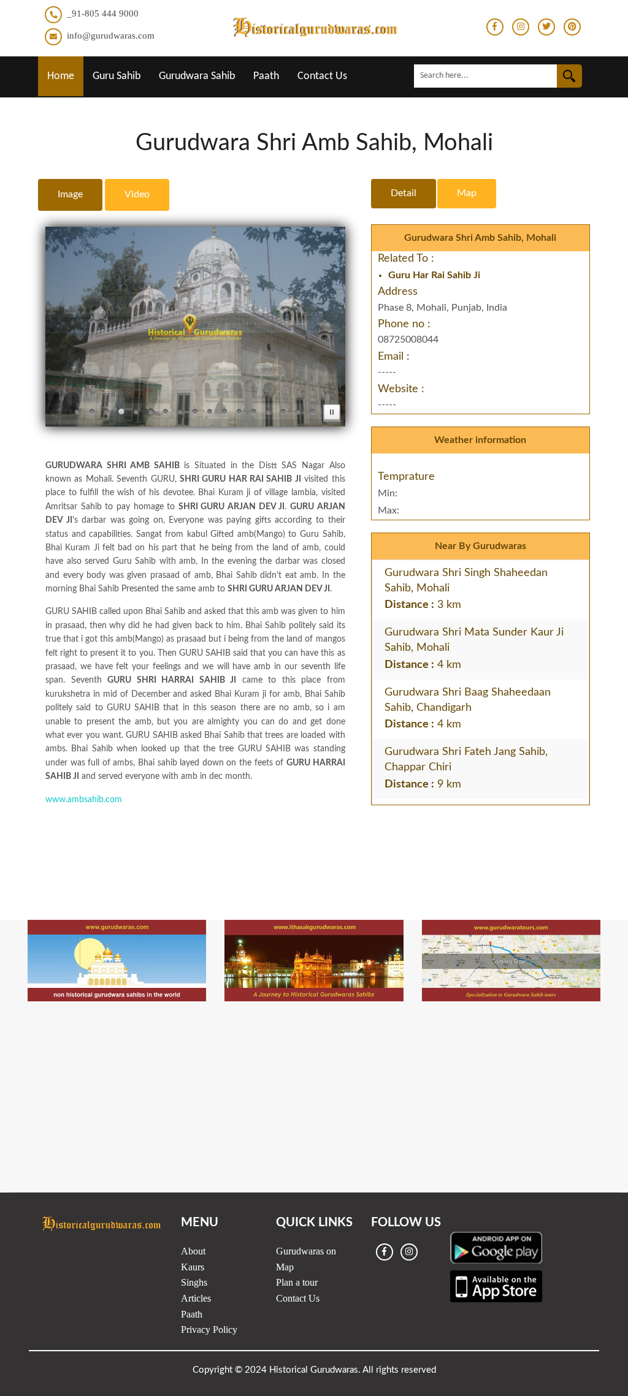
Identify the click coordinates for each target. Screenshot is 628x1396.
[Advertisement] (314, 842)
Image (70, 194)
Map (467, 193)
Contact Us (322, 76)
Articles (196, 1298)
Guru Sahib (116, 76)
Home (60, 76)
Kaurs (192, 1267)
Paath (266, 76)
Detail (403, 193)
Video (137, 194)
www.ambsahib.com (83, 799)
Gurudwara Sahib (197, 76)
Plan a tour (297, 1282)
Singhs (194, 1282)
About (193, 1251)
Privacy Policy (209, 1329)
